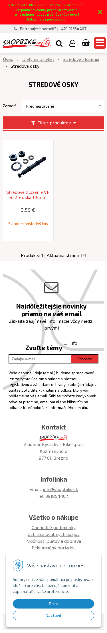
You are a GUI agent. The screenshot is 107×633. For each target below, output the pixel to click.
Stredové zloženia (81, 59)
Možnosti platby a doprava (53, 541)
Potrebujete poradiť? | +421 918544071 (54, 28)
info (73, 343)
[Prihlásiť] (72, 43)
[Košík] (86, 43)
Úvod (8, 59)
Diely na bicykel (38, 59)
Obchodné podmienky (54, 527)
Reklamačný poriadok (54, 547)
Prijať (53, 603)
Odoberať (84, 359)
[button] (59, 43)
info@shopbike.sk (60, 489)
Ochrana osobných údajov (54, 534)
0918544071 (57, 496)
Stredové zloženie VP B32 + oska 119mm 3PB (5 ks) (28, 197)
